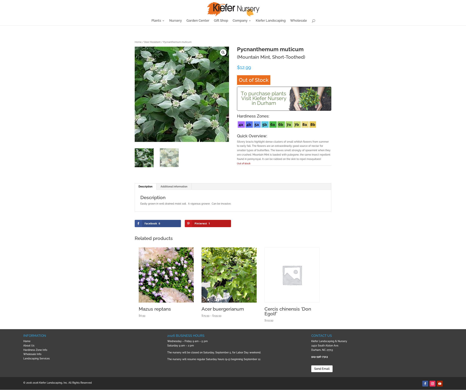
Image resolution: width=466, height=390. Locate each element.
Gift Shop (221, 20)
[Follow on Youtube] (440, 384)
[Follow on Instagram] (432, 384)
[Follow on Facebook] (425, 384)
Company (240, 20)
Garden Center (197, 20)
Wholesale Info (32, 354)
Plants (156, 20)
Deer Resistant (152, 42)
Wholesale (298, 20)
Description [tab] (145, 186)
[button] (223, 52)
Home (138, 42)
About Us (28, 345)
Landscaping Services (36, 358)
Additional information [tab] (174, 186)
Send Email (322, 369)
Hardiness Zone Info (35, 349)
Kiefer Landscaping (271, 20)
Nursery (175, 20)
